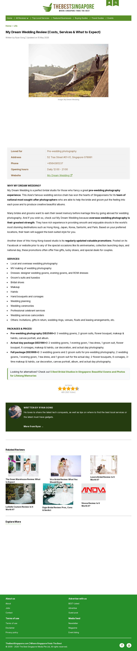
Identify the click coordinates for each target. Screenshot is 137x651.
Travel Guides (98, 18)
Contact (9, 613)
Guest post (73, 613)
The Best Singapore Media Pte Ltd (34, 646)
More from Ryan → (33, 426)
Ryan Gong (20, 37)
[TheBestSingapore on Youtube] (129, 645)
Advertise (72, 608)
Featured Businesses (62, 18)
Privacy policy (12, 632)
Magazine (72, 628)
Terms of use (11, 623)
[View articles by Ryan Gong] (15, 407)
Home (9, 18)
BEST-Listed (73, 603)
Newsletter (73, 623)
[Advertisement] (56, 123)
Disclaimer (10, 628)
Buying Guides (81, 18)
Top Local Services (40, 18)
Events (110, 18)
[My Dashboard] (109, 2)
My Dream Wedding (58, 175)
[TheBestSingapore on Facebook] (121, 645)
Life (15, 26)
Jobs (8, 608)
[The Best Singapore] (68, 4)
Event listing (73, 632)
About (8, 603)
